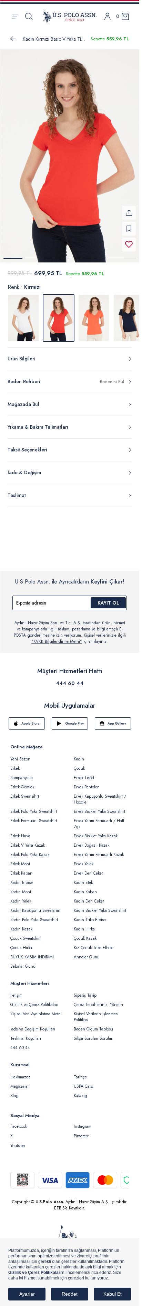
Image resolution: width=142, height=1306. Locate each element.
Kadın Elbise (21, 878)
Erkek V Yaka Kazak (27, 841)
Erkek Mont (20, 860)
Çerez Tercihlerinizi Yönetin (98, 1000)
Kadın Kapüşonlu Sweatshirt (35, 906)
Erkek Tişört (84, 773)
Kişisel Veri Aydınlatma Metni (36, 1010)
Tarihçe (80, 1073)
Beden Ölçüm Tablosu (93, 1025)
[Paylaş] (129, 209)
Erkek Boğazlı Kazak (91, 841)
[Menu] (15, 16)
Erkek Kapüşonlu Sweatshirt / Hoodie (100, 795)
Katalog (80, 1091)
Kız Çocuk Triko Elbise (93, 943)
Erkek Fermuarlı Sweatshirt (33, 817)
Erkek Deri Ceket (88, 869)
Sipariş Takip (85, 991)
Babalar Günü (23, 962)
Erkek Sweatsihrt (24, 792)
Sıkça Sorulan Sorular (93, 1034)
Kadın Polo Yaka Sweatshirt (34, 916)
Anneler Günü (87, 953)
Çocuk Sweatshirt (25, 934)
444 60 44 (69, 679)
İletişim (16, 991)
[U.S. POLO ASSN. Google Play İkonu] (70, 719)
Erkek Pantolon (87, 783)
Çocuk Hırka (21, 943)
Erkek (15, 764)
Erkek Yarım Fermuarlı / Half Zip (99, 820)
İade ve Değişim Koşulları (32, 1025)
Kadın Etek (83, 878)
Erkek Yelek (83, 860)
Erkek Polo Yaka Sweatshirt (33, 807)
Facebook (18, 1122)
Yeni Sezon (20, 755)
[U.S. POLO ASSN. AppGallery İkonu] (113, 719)
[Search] (28, 16)
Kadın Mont (20, 888)
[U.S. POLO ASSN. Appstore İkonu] (27, 719)
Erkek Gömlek (22, 783)
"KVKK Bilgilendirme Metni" (56, 637)
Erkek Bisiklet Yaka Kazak (96, 832)
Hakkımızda (20, 1073)
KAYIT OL (108, 598)
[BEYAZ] (23, 314)
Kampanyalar (21, 773)
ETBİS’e (61, 1204)
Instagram (82, 1122)
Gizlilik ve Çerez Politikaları (34, 1000)
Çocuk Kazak (85, 934)
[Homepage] (70, 16)
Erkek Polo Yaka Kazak (29, 850)
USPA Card (83, 1082)
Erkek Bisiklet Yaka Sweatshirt (99, 807)
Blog (14, 1091)
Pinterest (81, 1132)
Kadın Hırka (84, 925)
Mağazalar (19, 1082)
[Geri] (13, 39)
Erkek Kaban (21, 869)
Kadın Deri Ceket (89, 897)
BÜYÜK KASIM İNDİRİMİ (32, 953)
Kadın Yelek (20, 897)
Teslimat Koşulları (25, 1034)
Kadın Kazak (21, 925)
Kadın (79, 755)
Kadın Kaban (85, 888)
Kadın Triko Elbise (90, 916)
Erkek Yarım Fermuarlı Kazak (99, 850)
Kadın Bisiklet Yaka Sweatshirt (100, 906)
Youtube (17, 1141)
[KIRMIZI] (94, 314)
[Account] (107, 16)
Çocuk (79, 764)
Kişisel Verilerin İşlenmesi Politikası (96, 1013)
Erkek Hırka (20, 832)
